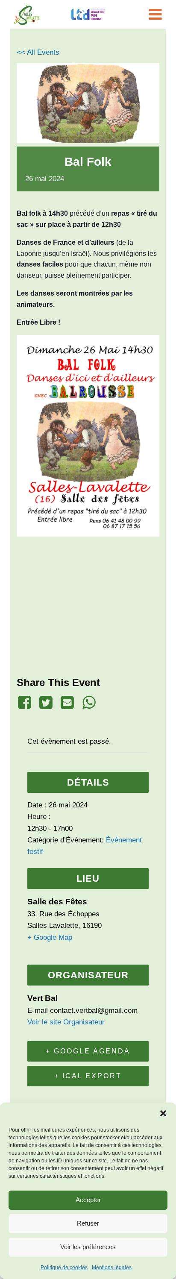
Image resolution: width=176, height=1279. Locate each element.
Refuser (88, 1223)
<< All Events (38, 52)
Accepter (88, 1199)
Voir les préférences (88, 1246)
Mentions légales (112, 1267)
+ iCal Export (88, 1076)
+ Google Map (49, 937)
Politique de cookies (64, 1267)
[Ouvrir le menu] (157, 14)
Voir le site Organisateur (66, 1022)
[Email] (67, 702)
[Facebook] (26, 702)
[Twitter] (45, 702)
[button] (163, 1113)
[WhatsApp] (89, 702)
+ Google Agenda (88, 1051)
